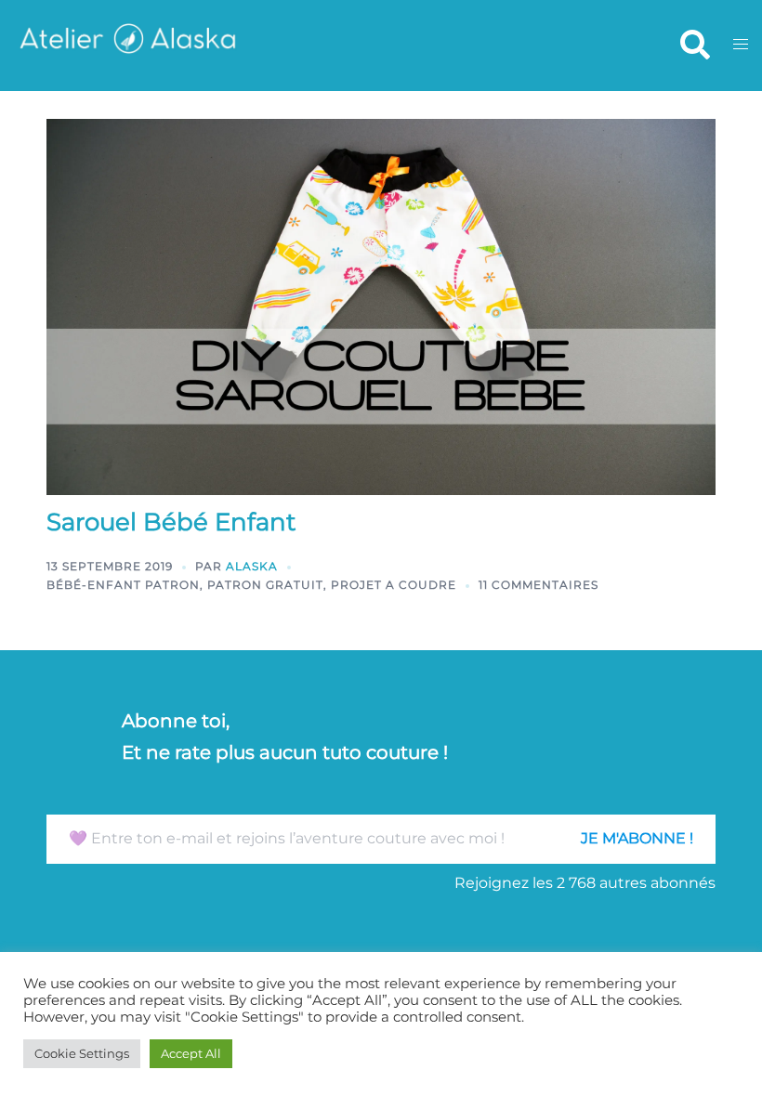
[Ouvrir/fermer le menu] (740, 45)
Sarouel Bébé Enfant (171, 522)
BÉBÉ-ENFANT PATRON (123, 585)
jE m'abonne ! (637, 838)
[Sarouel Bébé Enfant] (381, 305)
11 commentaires (538, 585)
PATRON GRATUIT (265, 585)
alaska (252, 566)
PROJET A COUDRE (393, 585)
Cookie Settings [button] (81, 1053)
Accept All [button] (191, 1053)
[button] (694, 45)
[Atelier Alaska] (127, 44)
